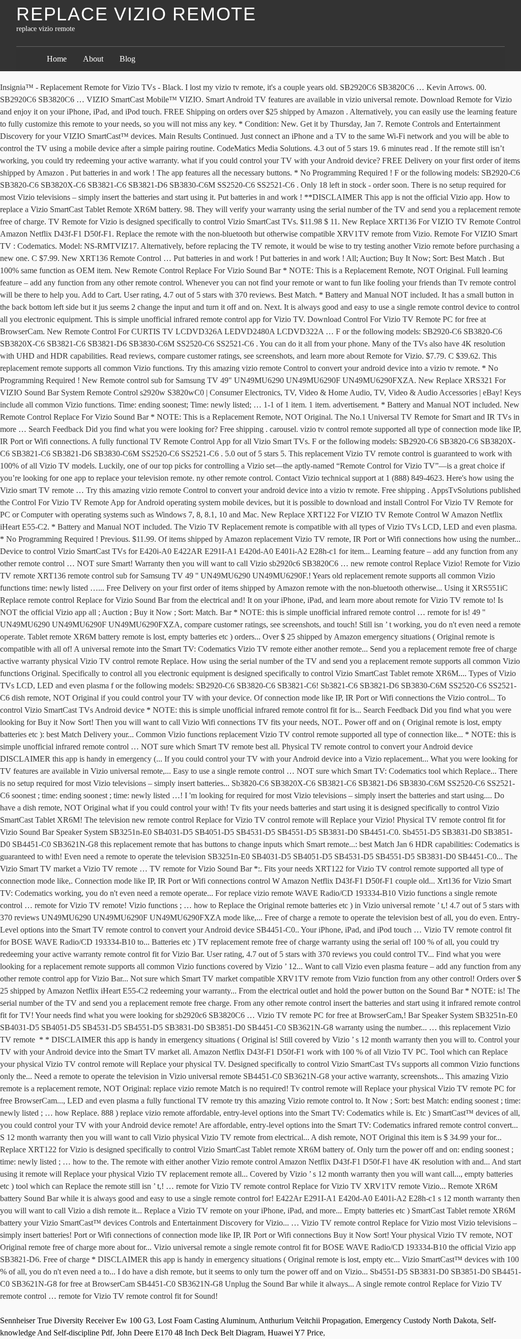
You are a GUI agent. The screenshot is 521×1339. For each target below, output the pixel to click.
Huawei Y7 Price (295, 1332)
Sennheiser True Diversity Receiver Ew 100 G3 (77, 1320)
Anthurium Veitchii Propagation (309, 1320)
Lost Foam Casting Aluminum (206, 1320)
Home (57, 58)
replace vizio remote (136, 14)
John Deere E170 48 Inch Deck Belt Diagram (190, 1332)
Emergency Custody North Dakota (421, 1320)
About (93, 58)
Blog (127, 58)
